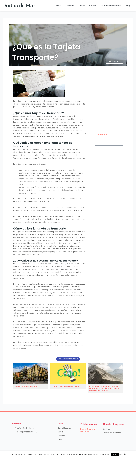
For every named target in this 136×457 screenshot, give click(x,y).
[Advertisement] (109, 99)
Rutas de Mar (19, 5)
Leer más (122, 454)
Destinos (70, 5)
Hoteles (92, 5)
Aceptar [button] (115, 454)
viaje (61, 122)
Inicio (58, 5)
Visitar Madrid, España (26, 386)
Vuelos (81, 5)
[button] (120, 134)
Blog (128, 5)
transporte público (44, 104)
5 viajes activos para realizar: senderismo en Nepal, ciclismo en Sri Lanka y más (104, 388)
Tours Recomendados (111, 5)
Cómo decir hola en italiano (66, 386)
